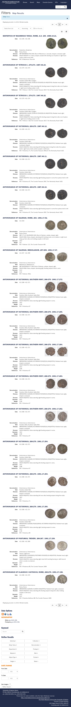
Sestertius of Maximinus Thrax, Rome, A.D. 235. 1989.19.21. (30, 36)
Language (63, 2)
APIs (56, 2)
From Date (4, 668)
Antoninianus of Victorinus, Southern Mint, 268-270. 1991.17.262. (33, 409)
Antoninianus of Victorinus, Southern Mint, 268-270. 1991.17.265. (33, 312)
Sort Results (38, 28)
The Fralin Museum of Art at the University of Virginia (53, 699)
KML (16, 620)
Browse (25, 2)
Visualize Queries (47, 2)
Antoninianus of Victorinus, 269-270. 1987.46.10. (25, 187)
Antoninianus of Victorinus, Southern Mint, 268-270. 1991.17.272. (33, 279)
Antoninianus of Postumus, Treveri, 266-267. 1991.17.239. (29, 538)
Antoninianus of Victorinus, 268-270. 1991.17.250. (25, 507)
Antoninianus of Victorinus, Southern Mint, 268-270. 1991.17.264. (33, 344)
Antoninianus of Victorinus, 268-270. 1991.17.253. (25, 474)
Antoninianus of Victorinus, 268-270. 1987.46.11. (25, 156)
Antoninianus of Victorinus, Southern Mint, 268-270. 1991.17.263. (33, 376)
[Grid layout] (66, 31)
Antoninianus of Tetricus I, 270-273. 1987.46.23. (24, 65)
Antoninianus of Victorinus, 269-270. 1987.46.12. (25, 126)
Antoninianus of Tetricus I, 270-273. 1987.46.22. (24, 95)
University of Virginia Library (10, 690)
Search (32, 2)
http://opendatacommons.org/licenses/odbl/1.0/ (35, 698)
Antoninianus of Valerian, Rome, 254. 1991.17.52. (25, 218)
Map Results (18, 13)
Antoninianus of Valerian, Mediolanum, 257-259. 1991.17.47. (30, 250)
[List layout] (62, 31)
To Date (3, 675)
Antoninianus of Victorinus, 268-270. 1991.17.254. (25, 441)
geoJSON (11, 620)
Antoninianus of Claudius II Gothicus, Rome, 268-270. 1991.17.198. (33, 572)
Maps (38, 2)
